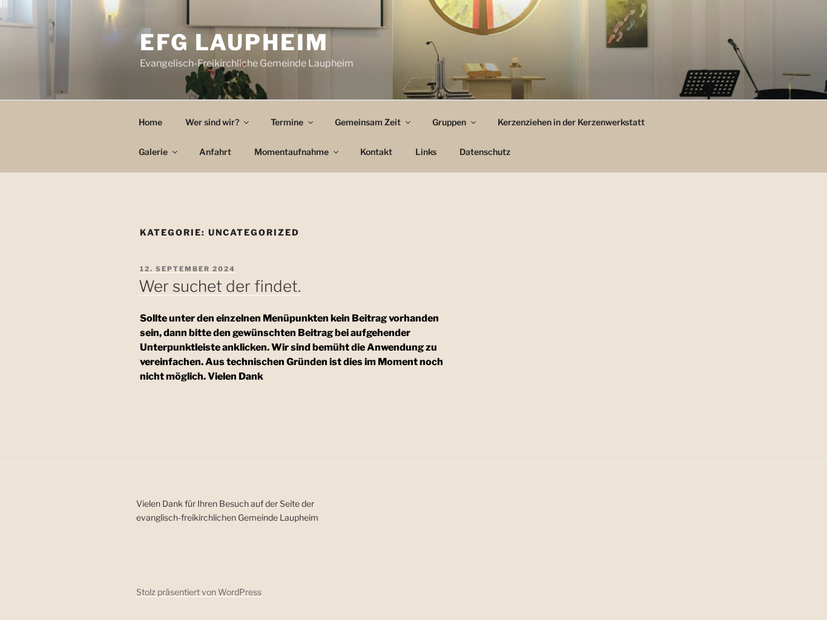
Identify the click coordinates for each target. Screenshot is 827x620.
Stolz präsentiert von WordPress (199, 592)
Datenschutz (485, 152)
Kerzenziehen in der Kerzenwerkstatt (571, 122)
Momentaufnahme (291, 152)
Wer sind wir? (212, 122)
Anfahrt (215, 152)
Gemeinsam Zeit (368, 122)
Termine (287, 122)
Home (150, 122)
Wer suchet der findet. (220, 286)
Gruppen (449, 122)
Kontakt (376, 152)
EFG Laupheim (234, 42)
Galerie (153, 152)
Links (426, 152)
